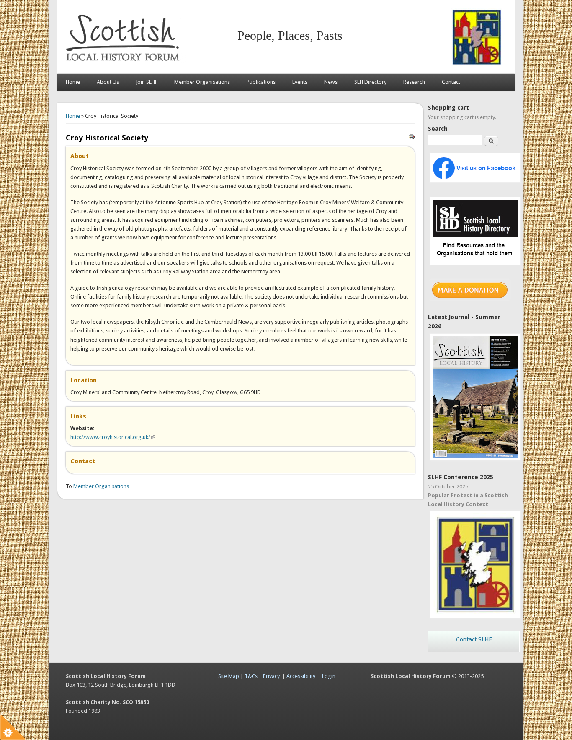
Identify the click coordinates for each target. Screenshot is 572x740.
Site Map (228, 676)
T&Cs (251, 676)
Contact (451, 82)
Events (299, 82)
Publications (261, 82)
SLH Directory (370, 82)
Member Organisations (202, 82)
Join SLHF (146, 82)
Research (414, 82)
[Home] (124, 65)
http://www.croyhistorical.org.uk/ (112, 437)
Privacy (271, 676)
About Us (108, 82)
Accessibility (300, 676)
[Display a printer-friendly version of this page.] (411, 136)
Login (328, 676)
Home (73, 82)
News (331, 82)
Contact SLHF (474, 639)
